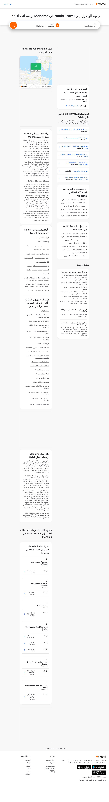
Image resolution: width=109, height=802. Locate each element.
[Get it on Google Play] (99, 767)
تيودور (28, 254)
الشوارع (28, 766)
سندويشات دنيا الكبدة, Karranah (39, 352)
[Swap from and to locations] (57, 25)
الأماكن (28, 763)
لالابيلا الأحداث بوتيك (43, 262)
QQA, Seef (45, 311)
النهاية (52, 24)
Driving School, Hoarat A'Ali (39, 366)
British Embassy (43, 241)
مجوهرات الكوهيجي (43, 254)
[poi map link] (35, 72)
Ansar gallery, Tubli (42, 374)
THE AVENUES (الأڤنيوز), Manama (37, 347)
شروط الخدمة (102, 780)
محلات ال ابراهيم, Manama (40, 362)
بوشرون (31, 290)
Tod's (29, 270)
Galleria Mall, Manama (41, 382)
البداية (94, 24)
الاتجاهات (27, 774)
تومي (33, 254)
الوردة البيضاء (29, 258)
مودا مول (29, 246)
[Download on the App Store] (84, 767)
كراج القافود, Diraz (43, 343)
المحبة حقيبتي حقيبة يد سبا (40, 270)
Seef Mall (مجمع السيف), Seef (39, 321)
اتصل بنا (82, 780)
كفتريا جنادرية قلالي (43, 378)
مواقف (28, 768)
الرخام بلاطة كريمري (42, 237)
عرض (62, 200)
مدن (29, 771)
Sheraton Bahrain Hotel (41, 250)
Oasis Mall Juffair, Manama (39, 404)
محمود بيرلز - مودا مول (41, 246)
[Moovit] (101, 4)
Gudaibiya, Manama (42, 370)
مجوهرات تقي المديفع (42, 290)
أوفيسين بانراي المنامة (42, 258)
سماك (30, 266)
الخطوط (27, 760)
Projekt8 (46, 274)
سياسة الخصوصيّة (91, 780)
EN (52, 771)
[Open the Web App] (99, 772)
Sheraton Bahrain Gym (41, 266)
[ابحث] (13, 25)
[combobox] (78, 26)
